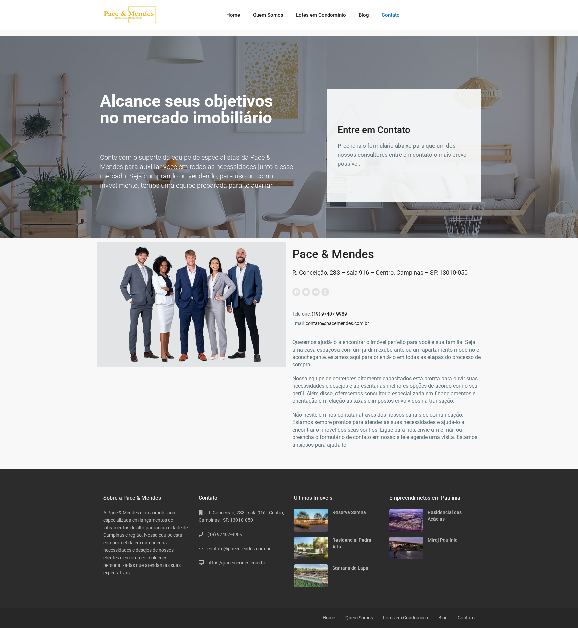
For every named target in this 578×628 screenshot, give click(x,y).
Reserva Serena (349, 512)
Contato (391, 15)
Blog (364, 15)
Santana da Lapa (350, 568)
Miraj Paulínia (443, 540)
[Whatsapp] (325, 292)
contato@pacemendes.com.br (337, 323)
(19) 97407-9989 (329, 314)
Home (233, 15)
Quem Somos (268, 15)
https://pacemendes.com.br (236, 563)
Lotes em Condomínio (321, 15)
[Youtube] (316, 292)
